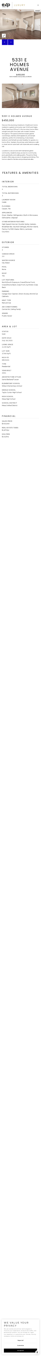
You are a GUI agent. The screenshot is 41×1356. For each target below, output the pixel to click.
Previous (5, 42)
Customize (20, 1345)
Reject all (20, 1340)
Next (11, 42)
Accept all (20, 1350)
